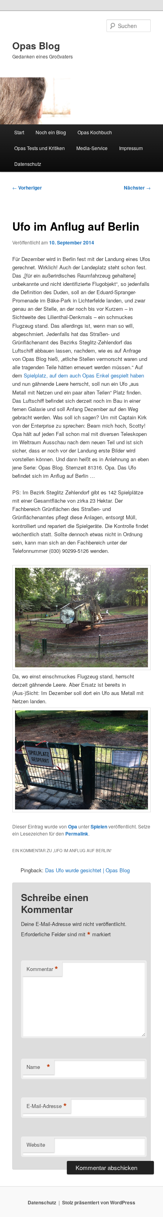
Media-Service (92, 148)
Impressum (131, 148)
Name (38, 1067)
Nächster (137, 187)
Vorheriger (27, 187)
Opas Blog (36, 45)
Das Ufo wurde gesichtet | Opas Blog (87, 870)
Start (19, 132)
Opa (72, 826)
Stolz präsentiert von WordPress (98, 1202)
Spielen (99, 826)
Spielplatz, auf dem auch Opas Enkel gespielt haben (84, 375)
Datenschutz (27, 163)
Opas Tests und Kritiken (39, 148)
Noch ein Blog (51, 132)
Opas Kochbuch (95, 132)
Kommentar (42, 969)
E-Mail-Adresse (47, 1106)
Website (36, 1144)
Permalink (76, 833)
